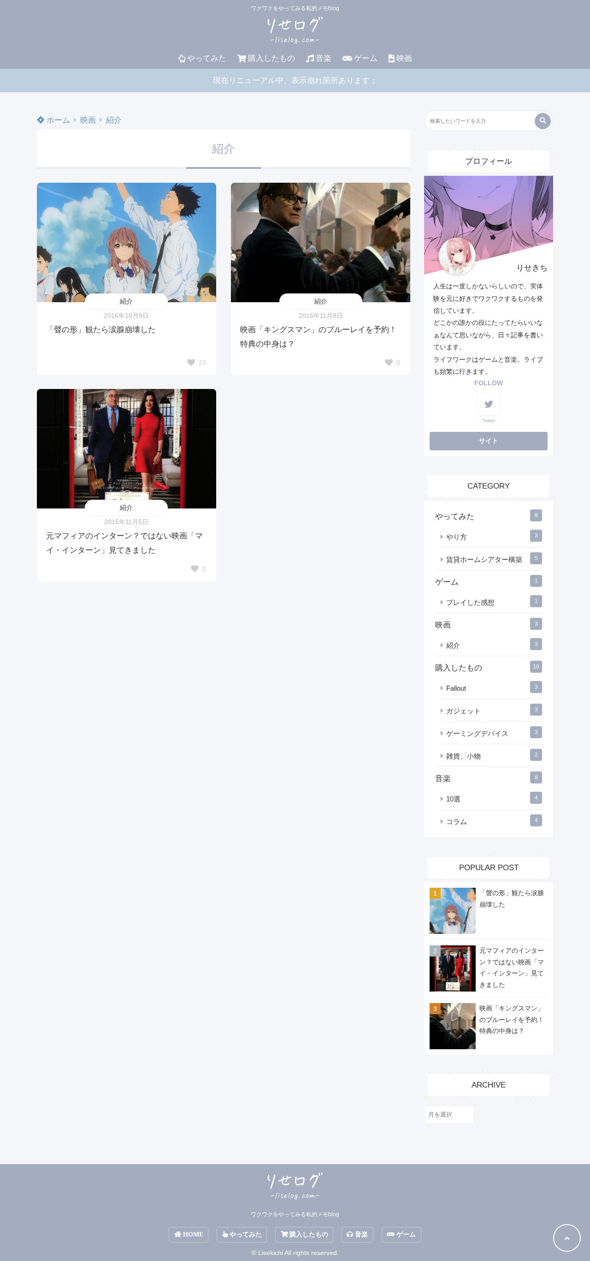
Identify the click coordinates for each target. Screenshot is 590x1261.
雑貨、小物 (463, 756)
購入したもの (271, 58)
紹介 (114, 120)
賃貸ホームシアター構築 (484, 559)
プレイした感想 (470, 602)
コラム (456, 821)
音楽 (323, 58)
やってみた (206, 58)
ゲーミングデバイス (477, 733)
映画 (404, 58)
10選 (453, 799)
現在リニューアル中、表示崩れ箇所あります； (295, 80)
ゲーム (366, 58)
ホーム (57, 120)
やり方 (456, 537)
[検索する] (543, 121)
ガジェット (463, 711)
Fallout (456, 688)
